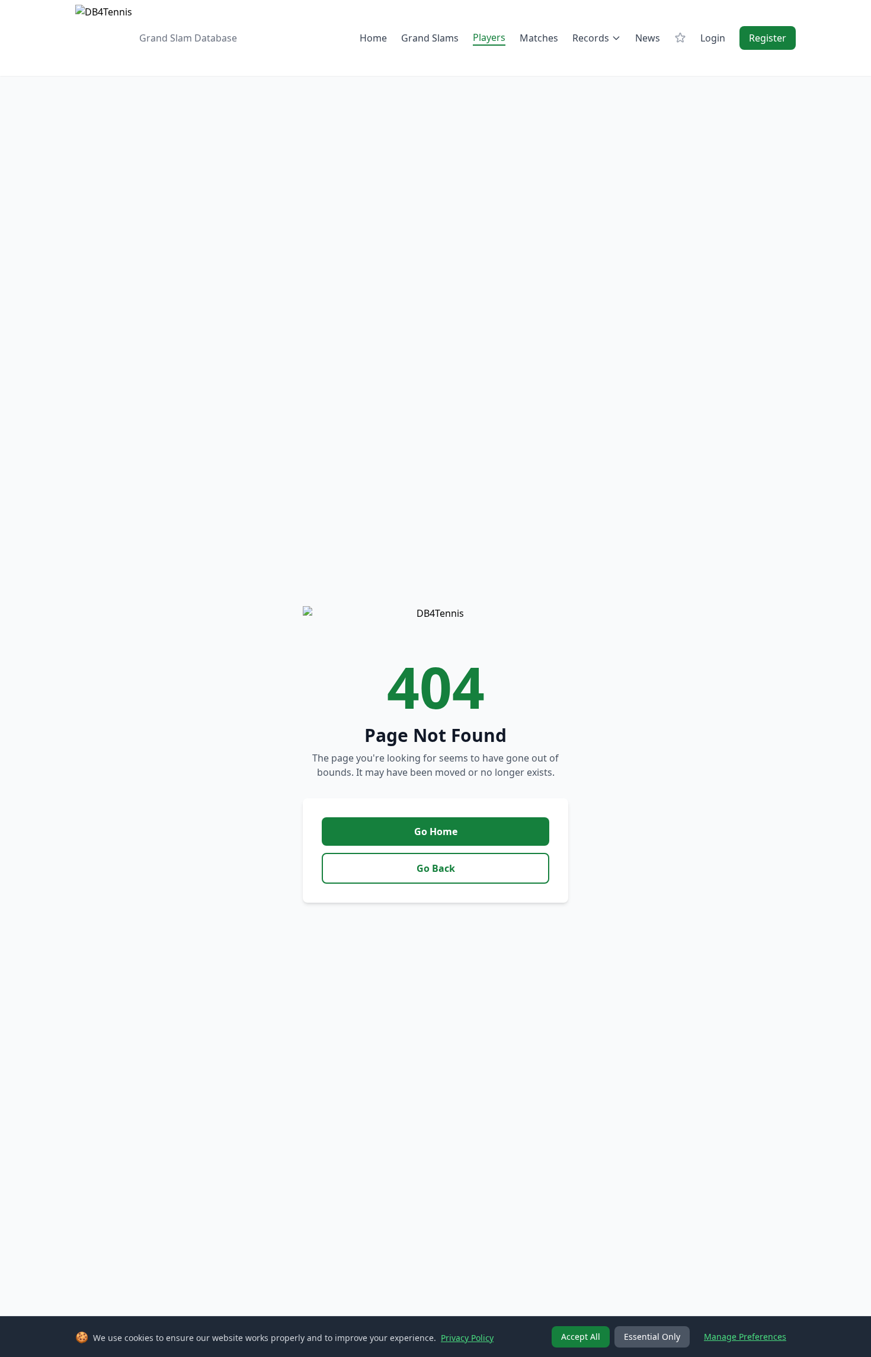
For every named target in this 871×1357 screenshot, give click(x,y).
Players (489, 37)
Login (712, 37)
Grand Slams (430, 37)
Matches (539, 37)
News (647, 37)
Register (767, 37)
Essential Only (652, 1336)
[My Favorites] (680, 38)
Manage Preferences (745, 1336)
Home (373, 37)
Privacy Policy (467, 1337)
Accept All (580, 1336)
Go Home (435, 831)
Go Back (436, 868)
